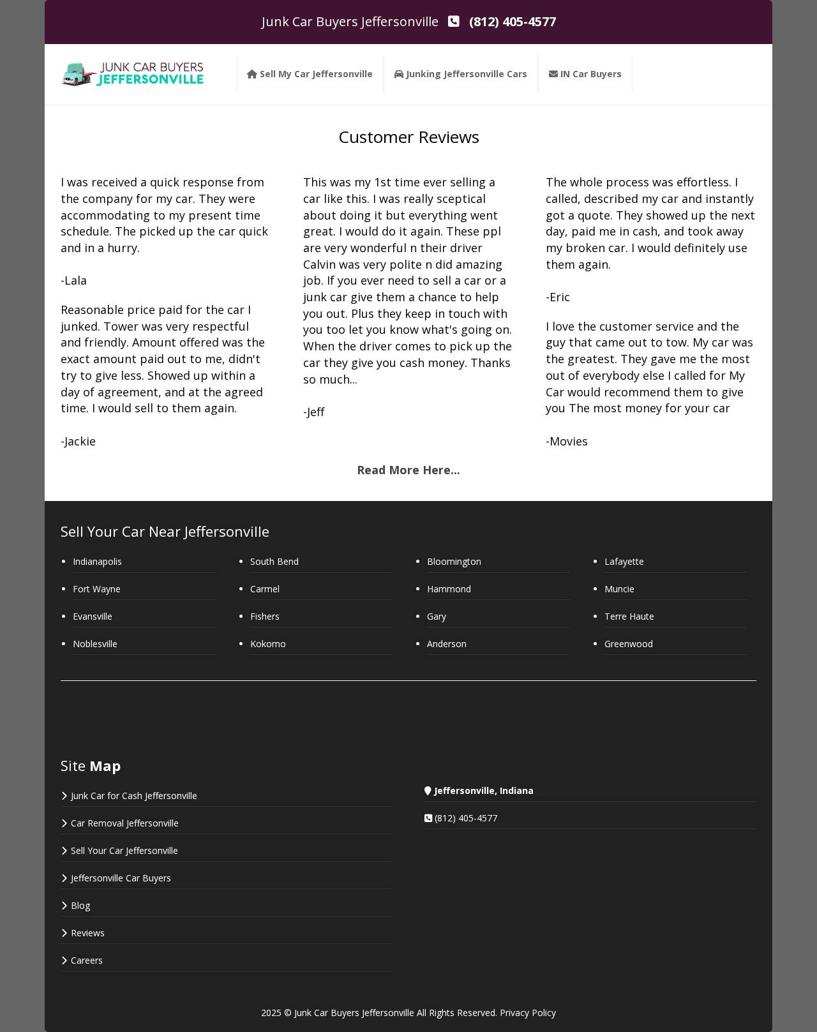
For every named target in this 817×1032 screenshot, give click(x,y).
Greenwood (628, 644)
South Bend (274, 561)
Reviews (88, 933)
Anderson (447, 644)
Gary (436, 616)
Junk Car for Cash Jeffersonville (134, 795)
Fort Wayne (97, 589)
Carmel (265, 589)
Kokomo (268, 644)
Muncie (619, 589)
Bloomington (454, 561)
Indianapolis (97, 561)
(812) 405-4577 (466, 818)
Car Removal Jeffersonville (125, 823)
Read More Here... (408, 469)
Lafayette (624, 561)
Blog (80, 905)
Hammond (449, 589)
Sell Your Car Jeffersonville (124, 850)
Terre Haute (629, 616)
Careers (87, 960)
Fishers (265, 616)
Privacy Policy (528, 1012)
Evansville (92, 616)
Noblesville (95, 644)
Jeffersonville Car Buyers (121, 878)
